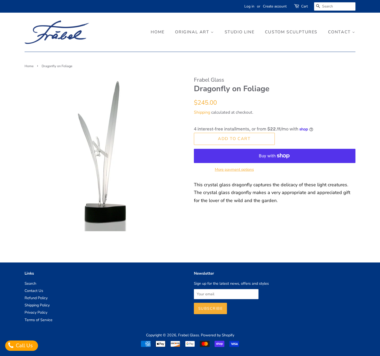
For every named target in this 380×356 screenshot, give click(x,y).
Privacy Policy (36, 312)
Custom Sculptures (291, 32)
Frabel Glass (188, 335)
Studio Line (240, 32)
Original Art (193, 32)
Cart (304, 6)
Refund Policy (36, 297)
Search (30, 283)
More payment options (234, 169)
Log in (249, 6)
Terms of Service (38, 319)
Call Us (23, 345)
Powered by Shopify (217, 335)
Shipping (202, 112)
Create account (275, 6)
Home (157, 32)
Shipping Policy (37, 305)
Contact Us (34, 290)
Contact (340, 32)
